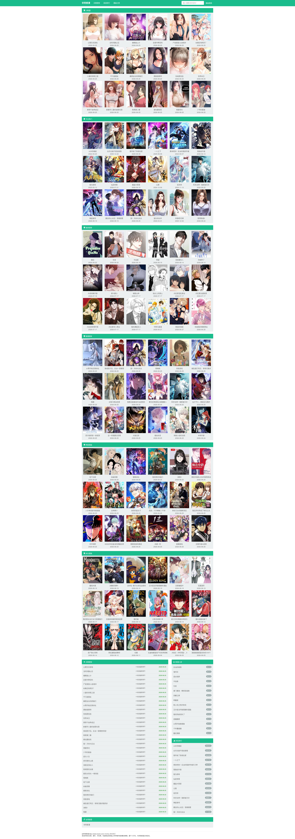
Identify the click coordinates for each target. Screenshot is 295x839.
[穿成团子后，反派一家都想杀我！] (114, 352)
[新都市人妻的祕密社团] (114, 94)
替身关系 (158, 435)
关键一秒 (158, 544)
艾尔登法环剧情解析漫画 (158, 585)
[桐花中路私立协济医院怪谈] (201, 461)
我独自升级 (201, 151)
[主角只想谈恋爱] (114, 386)
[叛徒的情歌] (179, 311)
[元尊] (157, 169)
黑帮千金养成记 (92, 109)
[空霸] (136, 637)
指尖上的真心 (158, 293)
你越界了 (201, 260)
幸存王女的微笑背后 (179, 510)
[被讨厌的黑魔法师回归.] (179, 603)
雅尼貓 (136, 619)
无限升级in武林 (201, 544)
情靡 (92, 402)
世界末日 (201, 76)
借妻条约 (179, 109)
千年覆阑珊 (177, 728)
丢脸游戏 (179, 368)
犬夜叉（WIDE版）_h (179, 652)
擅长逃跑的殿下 (201, 619)
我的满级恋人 (136, 327)
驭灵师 (179, 185)
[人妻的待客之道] (92, 60)
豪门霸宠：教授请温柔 (181, 691)
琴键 (157, 260)
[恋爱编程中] (179, 570)
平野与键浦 (158, 327)
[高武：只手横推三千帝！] (157, 495)
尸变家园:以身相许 (179, 42)
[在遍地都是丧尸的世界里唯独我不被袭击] (157, 637)
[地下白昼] (92, 461)
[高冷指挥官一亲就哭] (92, 419)
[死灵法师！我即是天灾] (201, 169)
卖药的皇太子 (136, 510)
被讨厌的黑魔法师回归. (179, 619)
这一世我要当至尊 (114, 435)
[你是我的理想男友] (201, 311)
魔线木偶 (92, 585)
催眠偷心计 (136, 42)
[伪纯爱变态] (179, 60)
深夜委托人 (179, 260)
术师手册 (201, 435)
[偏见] (92, 244)
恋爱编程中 (179, 585)
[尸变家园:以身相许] (179, 27)
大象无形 (136, 435)
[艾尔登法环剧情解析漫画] (157, 570)
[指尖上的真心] (157, 277)
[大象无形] (136, 419)
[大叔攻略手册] (92, 277)
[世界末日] (201, 60)
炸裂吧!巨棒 (179, 218)
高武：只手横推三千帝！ (158, 510)
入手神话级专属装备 (92, 510)
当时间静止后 (114, 42)
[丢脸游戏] (179, 352)
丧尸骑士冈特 (92, 652)
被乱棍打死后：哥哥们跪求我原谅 (95, 803)
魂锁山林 (136, 293)
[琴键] (157, 244)
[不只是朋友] (114, 60)
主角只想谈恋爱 (114, 402)
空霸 (136, 652)
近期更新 (97, 3)
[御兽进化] (136, 461)
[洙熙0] (179, 461)
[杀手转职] (92, 528)
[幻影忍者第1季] (157, 603)
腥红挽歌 (176, 733)
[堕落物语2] (201, 202)
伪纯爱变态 (179, 76)
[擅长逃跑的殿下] (201, 603)
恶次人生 (86, 756)
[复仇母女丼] (157, 202)
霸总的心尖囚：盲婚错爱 (114, 218)
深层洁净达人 (88, 765)
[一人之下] (157, 135)
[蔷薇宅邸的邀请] (136, 528)
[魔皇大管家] (136, 169)
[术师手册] (201, 419)
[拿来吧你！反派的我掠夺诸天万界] (179, 135)
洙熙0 (179, 477)
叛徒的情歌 (179, 327)
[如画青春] (114, 461)
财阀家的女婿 (88, 769)
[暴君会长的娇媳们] (136, 60)
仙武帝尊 (114, 185)
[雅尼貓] (136, 603)
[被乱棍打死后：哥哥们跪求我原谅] (201, 352)
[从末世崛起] (92, 135)
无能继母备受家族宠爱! (114, 619)
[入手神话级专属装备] (92, 495)
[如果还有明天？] (201, 27)
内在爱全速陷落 (201, 293)
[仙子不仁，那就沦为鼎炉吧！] (201, 386)
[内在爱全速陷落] (201, 277)
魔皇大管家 (136, 185)
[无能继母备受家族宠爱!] (114, 603)
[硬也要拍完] (157, 94)
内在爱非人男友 (114, 327)
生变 (114, 260)
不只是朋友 (114, 76)
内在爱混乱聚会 (179, 293)
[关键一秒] (157, 528)
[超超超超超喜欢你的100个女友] (201, 637)
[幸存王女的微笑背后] (179, 495)
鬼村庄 (175, 672)
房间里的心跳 (88, 761)
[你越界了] (201, 244)
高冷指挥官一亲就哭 (92, 435)
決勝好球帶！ (114, 585)
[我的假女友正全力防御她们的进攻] (92, 603)
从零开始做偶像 (179, 724)
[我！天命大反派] (136, 202)
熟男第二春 (136, 109)
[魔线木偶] (92, 570)
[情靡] (92, 386)
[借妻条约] (179, 94)
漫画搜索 (209, 3)
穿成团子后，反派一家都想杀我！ (95, 731)
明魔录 (175, 700)
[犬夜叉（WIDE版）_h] (179, 637)
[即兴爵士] (114, 277)
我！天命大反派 (136, 218)
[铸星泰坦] (92, 202)
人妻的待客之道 (92, 76)
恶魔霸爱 (176, 719)
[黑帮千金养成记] (92, 94)
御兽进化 (136, 477)
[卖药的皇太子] (136, 495)
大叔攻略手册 (92, 293)
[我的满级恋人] (136, 311)
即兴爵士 (114, 293)
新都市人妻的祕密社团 (114, 109)
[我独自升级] (201, 135)
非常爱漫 (86, 2)
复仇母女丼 (158, 218)
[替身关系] (157, 419)
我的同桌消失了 (179, 714)
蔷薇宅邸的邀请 (136, 544)
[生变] (114, 244)
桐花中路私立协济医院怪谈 (201, 477)
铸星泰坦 (92, 218)
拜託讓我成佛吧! (114, 652)
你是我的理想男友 (201, 327)
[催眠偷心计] (136, 27)
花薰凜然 (201, 585)
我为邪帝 (92, 185)
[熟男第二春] (136, 94)
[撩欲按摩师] (157, 60)
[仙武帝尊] (114, 169)
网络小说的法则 (179, 435)
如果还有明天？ (201, 42)
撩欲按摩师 (158, 76)
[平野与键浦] (157, 311)
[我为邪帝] (92, 169)
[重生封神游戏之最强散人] (157, 386)
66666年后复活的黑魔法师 (114, 544)
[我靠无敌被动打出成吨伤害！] (136, 386)
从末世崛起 (93, 151)
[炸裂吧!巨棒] (179, 202)
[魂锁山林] (136, 277)
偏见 (92, 260)
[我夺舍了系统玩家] (136, 135)
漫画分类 (116, 3)
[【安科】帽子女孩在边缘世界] (136, 570)
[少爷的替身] (201, 94)
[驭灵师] (179, 169)
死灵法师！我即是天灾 (201, 185)
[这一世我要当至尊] (114, 419)
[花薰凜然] (201, 570)
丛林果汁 (114, 510)
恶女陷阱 (176, 676)
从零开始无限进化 (92, 368)
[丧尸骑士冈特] (92, 637)
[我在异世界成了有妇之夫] (201, 495)
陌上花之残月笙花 (179, 705)
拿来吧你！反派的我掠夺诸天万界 (185, 765)
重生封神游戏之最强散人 (158, 402)
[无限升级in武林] (201, 528)
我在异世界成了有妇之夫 (201, 510)
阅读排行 (106, 3)
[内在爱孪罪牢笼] (92, 311)
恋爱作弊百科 (158, 42)
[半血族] (136, 244)
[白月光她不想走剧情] (114, 135)
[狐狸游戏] (179, 528)
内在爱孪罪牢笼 (92, 327)
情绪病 (157, 368)
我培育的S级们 (157, 477)
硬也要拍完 (158, 109)
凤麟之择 (176, 695)
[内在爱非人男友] (114, 311)
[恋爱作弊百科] (157, 27)
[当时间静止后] (114, 27)
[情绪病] (157, 352)
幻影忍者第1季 (157, 619)
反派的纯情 (177, 667)
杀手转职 (92, 544)
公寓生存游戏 (92, 42)
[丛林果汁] (114, 495)
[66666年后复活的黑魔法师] (114, 528)
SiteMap (107, 834)
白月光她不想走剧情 (114, 151)
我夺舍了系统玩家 (136, 151)
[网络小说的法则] (179, 419)
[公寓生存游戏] (92, 27)
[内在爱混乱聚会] (179, 277)
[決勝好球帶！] (114, 570)
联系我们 (113, 834)
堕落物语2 (201, 218)
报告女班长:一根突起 (90, 773)
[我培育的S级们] (157, 461)
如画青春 (114, 477)
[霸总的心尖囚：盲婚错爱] (114, 202)
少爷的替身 (201, 109)
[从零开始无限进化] (92, 352)
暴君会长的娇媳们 (136, 76)
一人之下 (158, 151)
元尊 (157, 185)
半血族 (136, 260)
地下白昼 (92, 477)
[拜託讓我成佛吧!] (114, 637)
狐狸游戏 (179, 544)
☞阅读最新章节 (140, 667)
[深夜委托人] (179, 244)
